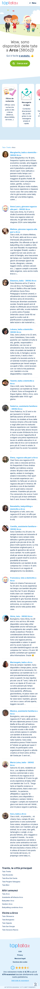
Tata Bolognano (8, 920)
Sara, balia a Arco (18, 814)
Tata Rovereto (7, 875)
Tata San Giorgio (8, 926)
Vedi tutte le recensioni (20, 980)
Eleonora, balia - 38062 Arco (23, 281)
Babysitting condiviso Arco (12, 907)
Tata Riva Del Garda (9, 878)
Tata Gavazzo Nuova (10, 930)
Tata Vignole (7, 923)
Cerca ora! (22, 63)
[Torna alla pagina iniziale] (10, 3)
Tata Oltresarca (8, 916)
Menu (34, 3)
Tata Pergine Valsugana (11, 882)
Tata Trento (6, 871)
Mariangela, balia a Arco (21, 662)
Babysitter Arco (8, 901)
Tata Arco (6, 894)
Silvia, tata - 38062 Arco (21, 616)
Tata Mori (5, 885)
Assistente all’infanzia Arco (12, 897)
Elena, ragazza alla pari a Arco (24, 458)
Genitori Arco (7, 904)
